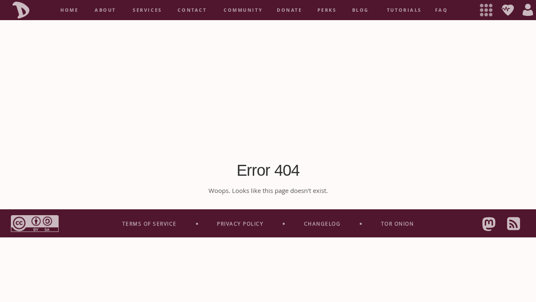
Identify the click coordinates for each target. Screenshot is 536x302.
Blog (360, 10)
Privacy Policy (240, 223)
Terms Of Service (149, 223)
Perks (327, 10)
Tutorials (404, 10)
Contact (192, 10)
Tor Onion (397, 223)
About (105, 10)
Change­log (322, 223)
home (69, 10)
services (147, 10)
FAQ (441, 10)
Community (243, 10)
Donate (289, 10)
